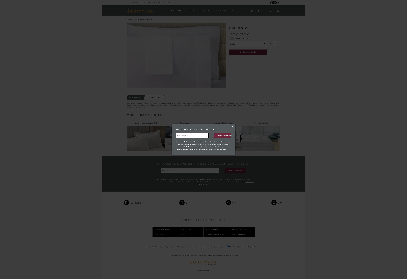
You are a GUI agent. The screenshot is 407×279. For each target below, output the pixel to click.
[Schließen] (232, 126)
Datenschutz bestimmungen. (216, 149)
